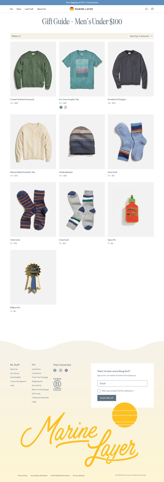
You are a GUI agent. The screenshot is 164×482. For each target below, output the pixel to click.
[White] (65, 107)
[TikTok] (66, 370)
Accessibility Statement (39, 476)
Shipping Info (37, 381)
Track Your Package (40, 377)
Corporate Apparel (18, 381)
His (11, 9)
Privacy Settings (78, 476)
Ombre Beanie (66, 172)
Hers (19, 9)
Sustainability (15, 377)
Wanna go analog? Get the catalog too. (118, 391)
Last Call (29, 9)
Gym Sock (112, 172)
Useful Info (36, 369)
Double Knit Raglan (117, 99)
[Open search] (146, 9)
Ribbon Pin (15, 307)
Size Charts (36, 385)
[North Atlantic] (61, 107)
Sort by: (134, 36)
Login (34, 402)
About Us (41, 9)
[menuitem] (11, 8)
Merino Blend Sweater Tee (22, 172)
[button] (152, 8)
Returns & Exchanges (40, 389)
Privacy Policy (23, 476)
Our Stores (14, 373)
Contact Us (36, 373)
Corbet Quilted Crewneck (22, 99)
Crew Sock (15, 240)
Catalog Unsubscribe (40, 398)
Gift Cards (36, 394)
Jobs (12, 385)
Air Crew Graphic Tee (69, 99)
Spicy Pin (112, 240)
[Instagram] (60, 370)
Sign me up (106, 398)
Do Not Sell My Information (60, 476)
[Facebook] (55, 370)
